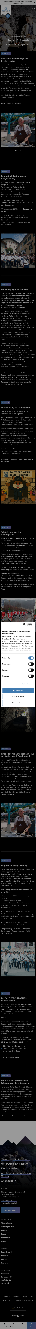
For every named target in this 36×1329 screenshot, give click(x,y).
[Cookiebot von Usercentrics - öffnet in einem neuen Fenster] (25, 624)
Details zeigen (25, 684)
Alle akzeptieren (18, 690)
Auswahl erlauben (18, 696)
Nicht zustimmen (18, 703)
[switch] (31, 664)
